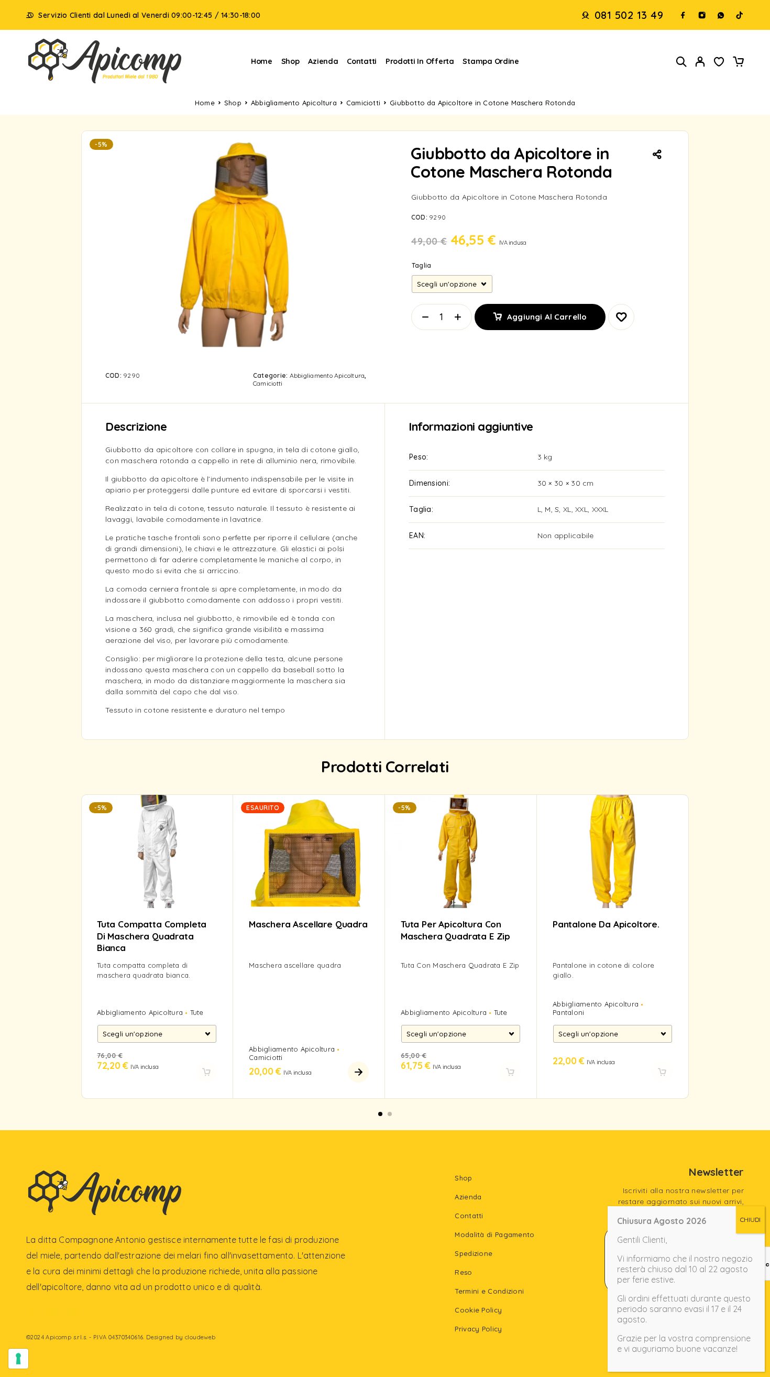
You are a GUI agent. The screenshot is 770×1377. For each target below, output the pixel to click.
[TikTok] (739, 15)
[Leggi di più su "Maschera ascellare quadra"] (358, 1072)
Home (261, 61)
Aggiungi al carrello (547, 313)
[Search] (681, 61)
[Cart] (738, 63)
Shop (290, 61)
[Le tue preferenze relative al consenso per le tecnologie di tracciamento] (18, 1359)
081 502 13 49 (629, 15)
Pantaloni (568, 1012)
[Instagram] (701, 15)
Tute (197, 1012)
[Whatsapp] (720, 15)
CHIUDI (750, 1219)
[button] (380, 1114)
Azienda (323, 61)
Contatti (362, 61)
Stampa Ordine (491, 61)
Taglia (421, 265)
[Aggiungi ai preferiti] (719, 63)
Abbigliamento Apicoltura (294, 103)
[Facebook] (683, 15)
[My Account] (700, 61)
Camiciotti (363, 103)
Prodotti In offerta (420, 61)
